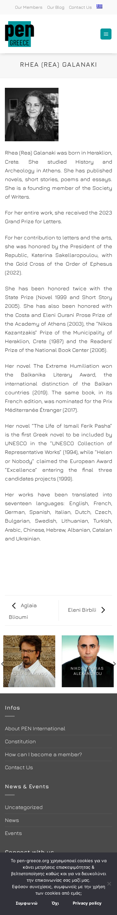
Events (13, 833)
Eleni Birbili (83, 610)
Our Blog (55, 7)
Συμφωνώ (27, 903)
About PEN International (35, 728)
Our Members (29, 7)
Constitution (20, 741)
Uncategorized (24, 807)
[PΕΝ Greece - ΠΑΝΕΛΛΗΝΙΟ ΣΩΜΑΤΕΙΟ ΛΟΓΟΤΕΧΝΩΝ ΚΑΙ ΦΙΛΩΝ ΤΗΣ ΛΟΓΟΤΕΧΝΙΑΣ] (23, 34)
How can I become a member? (43, 754)
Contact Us (80, 7)
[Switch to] (99, 6)
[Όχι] (109, 885)
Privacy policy (87, 903)
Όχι (55, 903)
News (12, 820)
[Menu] (105, 34)
